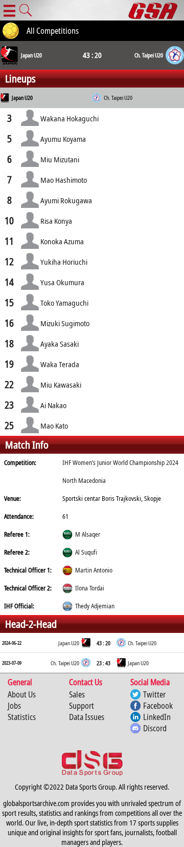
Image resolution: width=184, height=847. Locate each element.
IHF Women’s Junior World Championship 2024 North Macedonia (120, 471)
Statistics (22, 717)
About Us (22, 694)
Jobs (14, 705)
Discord (155, 728)
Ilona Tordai (89, 588)
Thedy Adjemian (94, 606)
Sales (77, 694)
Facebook (158, 705)
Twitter (154, 694)
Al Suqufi (86, 552)
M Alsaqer (87, 534)
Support (81, 705)
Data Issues (86, 717)
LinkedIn (157, 717)
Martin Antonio (93, 570)
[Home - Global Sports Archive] (156, 10)
